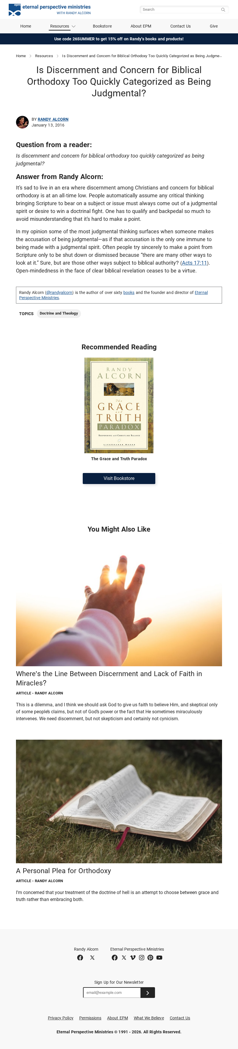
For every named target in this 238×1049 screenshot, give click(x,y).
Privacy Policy (60, 1018)
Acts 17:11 (194, 263)
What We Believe (149, 1018)
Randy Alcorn (53, 119)
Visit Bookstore (119, 478)
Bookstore (102, 26)
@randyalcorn (59, 292)
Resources (44, 56)
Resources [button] (59, 26)
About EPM (141, 26)
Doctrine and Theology (59, 313)
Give (214, 26)
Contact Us (180, 26)
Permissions (90, 1018)
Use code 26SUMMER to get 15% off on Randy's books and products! (119, 39)
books (128, 292)
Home (25, 26)
